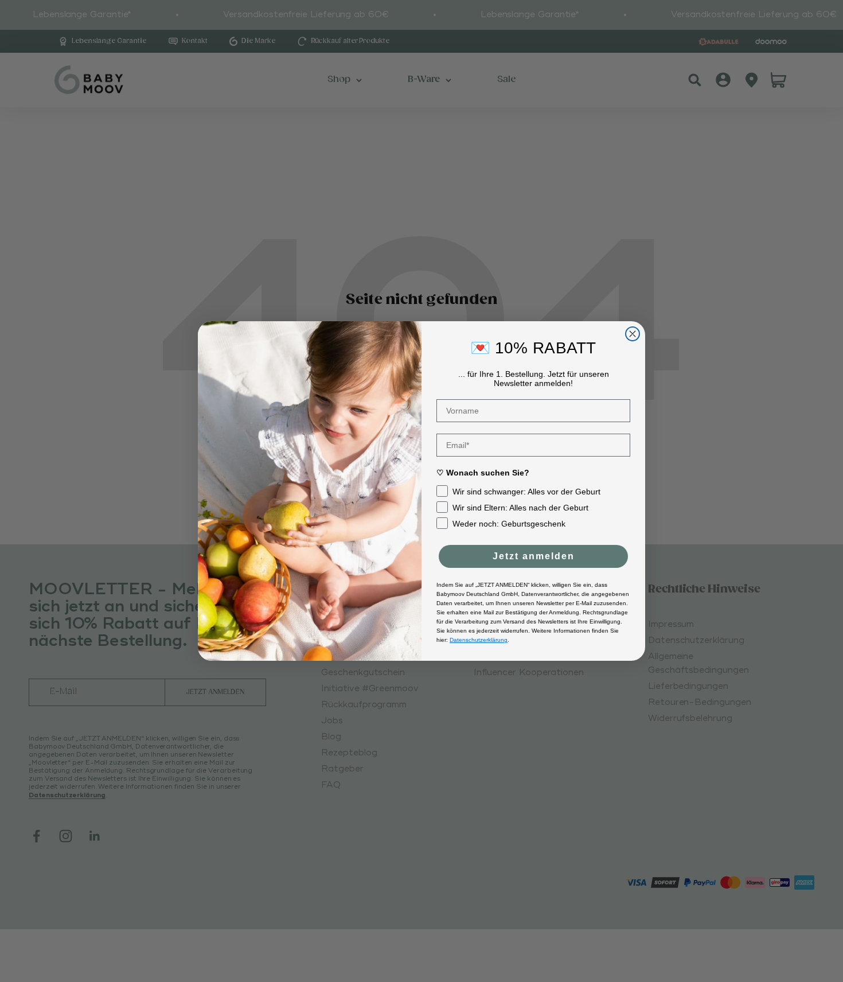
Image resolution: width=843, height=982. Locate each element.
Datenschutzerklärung (479, 640)
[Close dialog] (632, 334)
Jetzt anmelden (534, 556)
